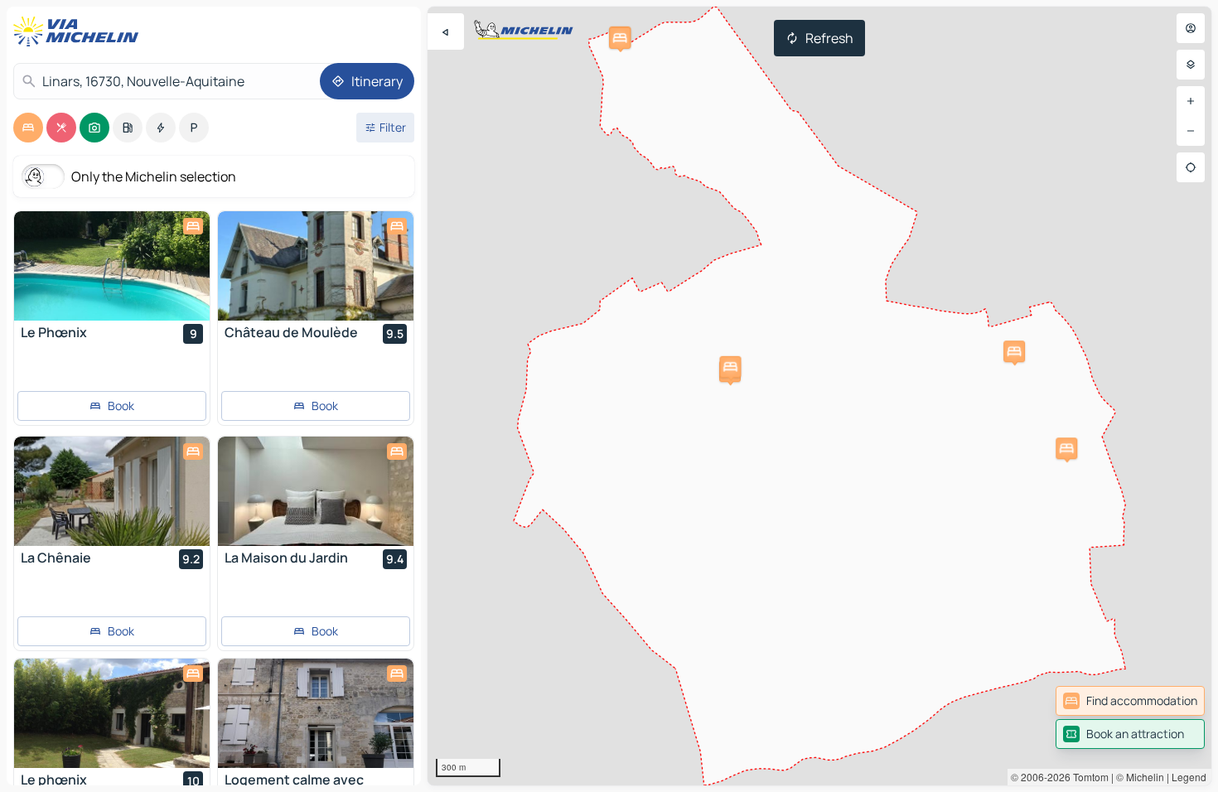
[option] (28, 127)
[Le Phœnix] (112, 266)
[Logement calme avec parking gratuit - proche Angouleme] (315, 713)
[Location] (1191, 167)
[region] (819, 396)
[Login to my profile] (1191, 28)
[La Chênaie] (112, 491)
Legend (1189, 777)
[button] (1066, 448)
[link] (1130, 701)
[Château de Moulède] (315, 266)
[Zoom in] (1191, 101)
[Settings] (1191, 65)
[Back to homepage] (79, 31)
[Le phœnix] (112, 713)
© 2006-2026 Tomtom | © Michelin (1087, 777)
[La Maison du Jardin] (315, 491)
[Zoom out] (1191, 131)
